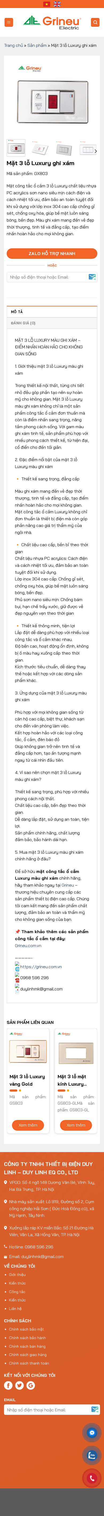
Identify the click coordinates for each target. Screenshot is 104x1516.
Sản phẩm (37, 45)
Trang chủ (13, 45)
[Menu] (9, 22)
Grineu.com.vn (28, 945)
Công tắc (17, 1291)
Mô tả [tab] (17, 312)
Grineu (68, 885)
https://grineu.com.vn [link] (41, 966)
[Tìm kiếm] (95, 22)
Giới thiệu (17, 1274)
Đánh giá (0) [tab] (23, 323)
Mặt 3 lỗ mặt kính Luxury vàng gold (72, 1080)
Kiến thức (17, 1283)
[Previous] (15, 96)
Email (10, 1399)
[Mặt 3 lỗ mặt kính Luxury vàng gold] (76, 1049)
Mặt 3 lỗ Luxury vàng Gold (27, 1080)
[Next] (89, 96)
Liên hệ (15, 1308)
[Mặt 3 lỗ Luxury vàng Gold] (28, 1049)
